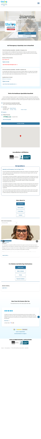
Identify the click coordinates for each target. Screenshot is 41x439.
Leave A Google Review (20, 331)
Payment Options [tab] (21, 278)
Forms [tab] (20, 275)
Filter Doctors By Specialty (6, 220)
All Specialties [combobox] (5, 222)
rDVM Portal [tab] (20, 267)
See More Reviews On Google (20, 333)
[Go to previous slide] (3, 241)
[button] (20, 136)
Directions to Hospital (27, 35)
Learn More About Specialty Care (9, 84)
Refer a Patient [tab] (20, 271)
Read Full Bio (5, 255)
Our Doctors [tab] (20, 203)
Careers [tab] (20, 215)
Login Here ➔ (4, 287)
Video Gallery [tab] (20, 207)
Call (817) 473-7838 (27, 33)
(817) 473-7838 (6, 61)
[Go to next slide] (37, 241)
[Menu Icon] (38, 3)
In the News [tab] (20, 211)
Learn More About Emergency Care (9, 64)
